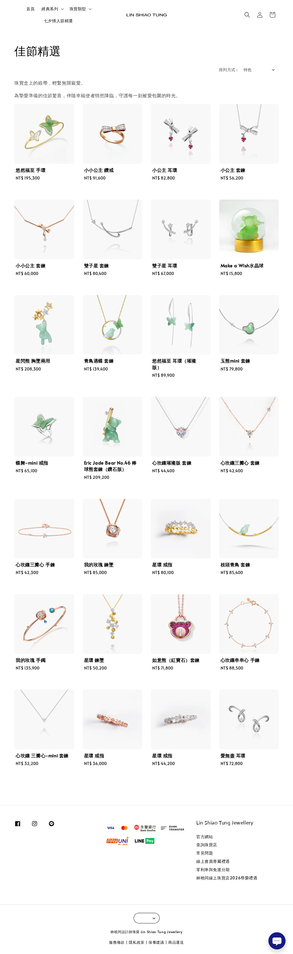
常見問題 (204, 853)
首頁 (30, 8)
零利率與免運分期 (213, 869)
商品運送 (176, 942)
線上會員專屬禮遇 (213, 861)
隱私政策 (136, 942)
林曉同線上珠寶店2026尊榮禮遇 (227, 878)
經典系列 (49, 8)
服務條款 (117, 942)
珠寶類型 (78, 8)
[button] (247, 15)
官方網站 (204, 836)
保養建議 (156, 942)
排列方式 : (228, 69)
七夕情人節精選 (58, 20)
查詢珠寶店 (206, 844)
